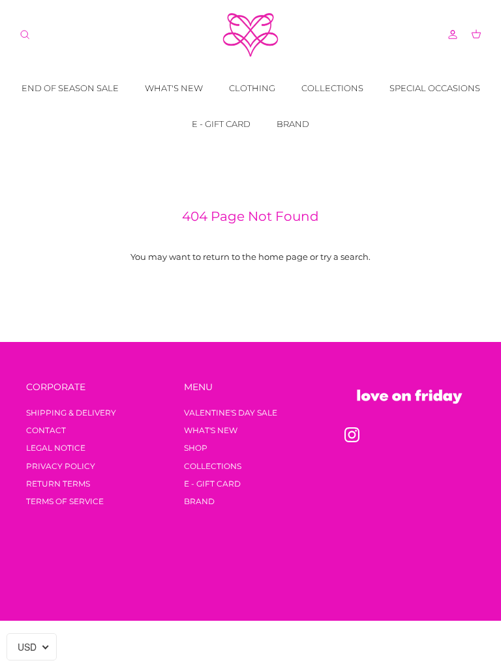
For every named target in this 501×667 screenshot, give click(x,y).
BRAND (293, 124)
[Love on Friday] (250, 35)
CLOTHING (252, 88)
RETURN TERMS (58, 484)
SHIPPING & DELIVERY (71, 413)
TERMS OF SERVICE (65, 501)
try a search (344, 256)
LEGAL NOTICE (55, 448)
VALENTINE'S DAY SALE (230, 413)
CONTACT (46, 430)
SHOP (195, 448)
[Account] (450, 34)
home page (283, 256)
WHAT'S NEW (174, 88)
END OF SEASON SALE (70, 88)
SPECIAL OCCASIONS (434, 88)
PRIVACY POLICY (60, 466)
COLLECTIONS (332, 88)
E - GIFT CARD (221, 124)
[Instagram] (351, 434)
